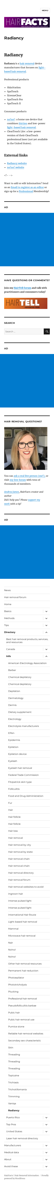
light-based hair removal (21, 127)
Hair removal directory (21, 872)
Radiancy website (17, 163)
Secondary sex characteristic (24, 1040)
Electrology (14, 719)
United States (14, 1131)
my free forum (18, 479)
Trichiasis (13, 1082)
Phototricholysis (17, 984)
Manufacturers (12, 1145)
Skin (10, 1047)
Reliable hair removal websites (25, 1033)
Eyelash (12, 761)
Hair (10, 810)
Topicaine (13, 1075)
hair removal (27, 63)
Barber (12, 670)
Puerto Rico (13, 1117)
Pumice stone (16, 1026)
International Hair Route (22, 914)
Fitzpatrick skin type (20, 782)
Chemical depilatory (19, 677)
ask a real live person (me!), (29, 475)
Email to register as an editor (27, 187)
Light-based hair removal (22, 921)
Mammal (13, 928)
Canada (10, 649)
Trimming (14, 1096)
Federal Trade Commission (23, 775)
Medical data (11, 1152)
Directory (9, 632)
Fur (10, 803)
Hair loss (13, 831)
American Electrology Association (27, 663)
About (7, 1159)
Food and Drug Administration (25, 796)
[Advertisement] (27, 239)
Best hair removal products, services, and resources (27, 641)
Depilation (14, 691)
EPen (11, 733)
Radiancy (13, 1110)
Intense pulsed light (20, 900)
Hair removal (15, 838)
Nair (10, 942)
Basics (7, 611)
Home (7, 604)
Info (8, 656)
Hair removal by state (20, 852)
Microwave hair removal (21, 935)
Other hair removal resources (25, 963)
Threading (14, 1054)
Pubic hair (14, 1012)
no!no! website (15, 167)
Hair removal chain (19, 859)
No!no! (12, 949)
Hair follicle (14, 817)
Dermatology (15, 698)
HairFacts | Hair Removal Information (21, 1175)
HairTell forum (22, 287)
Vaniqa (12, 1103)
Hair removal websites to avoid (25, 886)
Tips (6, 625)
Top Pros (11, 1124)
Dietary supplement (20, 712)
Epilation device (17, 754)
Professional (26, 191)
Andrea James (11, 491)
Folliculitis (14, 789)
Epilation (13, 747)
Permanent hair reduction (23, 970)
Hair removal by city (19, 845)
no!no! (11, 119)
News (7, 590)
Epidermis (14, 740)
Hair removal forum (15, 597)
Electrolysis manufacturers (23, 726)
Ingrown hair (15, 893)
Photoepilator (16, 977)
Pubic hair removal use (21, 1019)
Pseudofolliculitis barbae (22, 1005)
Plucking (13, 991)
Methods (9, 618)
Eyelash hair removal (20, 768)
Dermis (12, 705)
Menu (45, 10)
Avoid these (11, 1166)
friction (23, 123)
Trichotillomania (17, 1089)
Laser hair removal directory (22, 1138)
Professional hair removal (22, 998)
